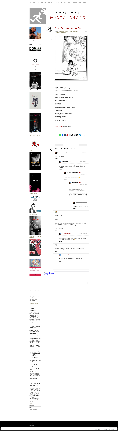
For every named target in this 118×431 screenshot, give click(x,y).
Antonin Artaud (35, 328)
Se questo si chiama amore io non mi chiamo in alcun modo (35, 319)
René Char (36, 391)
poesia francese (34, 386)
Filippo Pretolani (37, 341)
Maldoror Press (37, 316)
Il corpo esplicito (33, 312)
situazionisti (35, 320)
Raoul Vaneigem (35, 389)
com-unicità (34, 333)
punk (31, 389)
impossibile (32, 349)
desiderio (36, 337)
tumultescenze (32, 396)
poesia (31, 382)
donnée (58, 244)
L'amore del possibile (36, 352)
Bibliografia (43, 2)
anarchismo (38, 326)
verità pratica (32, 399)
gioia (36, 343)
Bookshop (50, 2)
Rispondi (56, 158)
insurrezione (36, 349)
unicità (32, 398)
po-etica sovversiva (35, 317)
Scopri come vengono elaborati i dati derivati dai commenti (49, 273)
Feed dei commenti (33, 411)
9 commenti (85, 31)
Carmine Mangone (61, 31)
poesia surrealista (37, 388)
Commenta (84, 282)
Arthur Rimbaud (34, 330)
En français (63, 2)
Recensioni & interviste (72, 2)
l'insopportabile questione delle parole (35, 356)
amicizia (31, 326)
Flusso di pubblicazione (33, 409)
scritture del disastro (33, 318)
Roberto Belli (36, 392)
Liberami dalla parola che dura (35, 374)
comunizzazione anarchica (33, 334)
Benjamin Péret (34, 331)
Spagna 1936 (36, 394)
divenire (32, 338)
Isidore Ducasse (33, 351)
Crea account (32, 405)
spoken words (32, 395)
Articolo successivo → (83, 144)
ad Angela (34, 304)
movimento (33, 379)
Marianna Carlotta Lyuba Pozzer (62, 152)
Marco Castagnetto (33, 375)
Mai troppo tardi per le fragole (35, 316)
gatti (30, 342)
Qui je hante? (32, 2)
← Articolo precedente (59, 144)
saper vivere (33, 393)
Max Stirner (37, 377)
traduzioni (38, 321)
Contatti (84, 2)
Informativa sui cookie (25, 429)
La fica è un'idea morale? (62, 32)
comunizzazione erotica (34, 335)
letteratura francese (33, 315)
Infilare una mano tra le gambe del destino (34, 313)
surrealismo (34, 321)
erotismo (33, 340)
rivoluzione (32, 392)
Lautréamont (36, 373)
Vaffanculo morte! (37, 398)
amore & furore (72, 31)
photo (30, 317)
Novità (38, 2)
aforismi (31, 305)
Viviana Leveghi (34, 322)
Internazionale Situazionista (34, 350)
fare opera (33, 341)
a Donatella (67, 31)
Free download (57, 2)
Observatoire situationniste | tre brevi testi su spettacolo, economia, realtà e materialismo (35, 288)
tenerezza (37, 395)
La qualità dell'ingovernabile (37, 314)
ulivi (36, 396)
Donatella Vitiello (37, 338)
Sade (31, 393)
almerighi (31, 299)
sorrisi (33, 394)
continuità (32, 337)
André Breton (33, 327)
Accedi (31, 407)
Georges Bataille (35, 342)
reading (31, 390)
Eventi (79, 2)
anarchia (33, 307)
